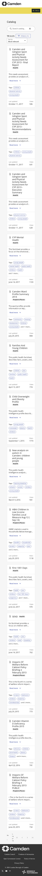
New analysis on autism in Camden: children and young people (21, 455)
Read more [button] (14, 81)
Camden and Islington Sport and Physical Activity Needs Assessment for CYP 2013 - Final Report (20, 57)
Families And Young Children (19, 347)
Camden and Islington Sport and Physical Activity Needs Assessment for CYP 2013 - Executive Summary (20, 183)
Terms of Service (29, 859)
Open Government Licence (12, 859)
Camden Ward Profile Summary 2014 (20, 294)
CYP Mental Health (18, 238)
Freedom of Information (26, 854)
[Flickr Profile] (10, 871)
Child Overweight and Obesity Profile (21, 399)
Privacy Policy (19, 863)
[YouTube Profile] (6, 871)
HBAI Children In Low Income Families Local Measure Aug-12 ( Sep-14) (21, 514)
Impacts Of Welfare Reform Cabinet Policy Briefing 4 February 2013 (20, 667)
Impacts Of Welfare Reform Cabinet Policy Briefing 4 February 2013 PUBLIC (20, 781)
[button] (36, 11)
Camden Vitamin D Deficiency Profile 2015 (20, 724)
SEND (15, 616)
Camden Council (10, 854)
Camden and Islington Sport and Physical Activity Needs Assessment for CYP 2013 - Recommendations (21, 121)
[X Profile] (2, 871)
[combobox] (19, 28)
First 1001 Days (19, 567)
